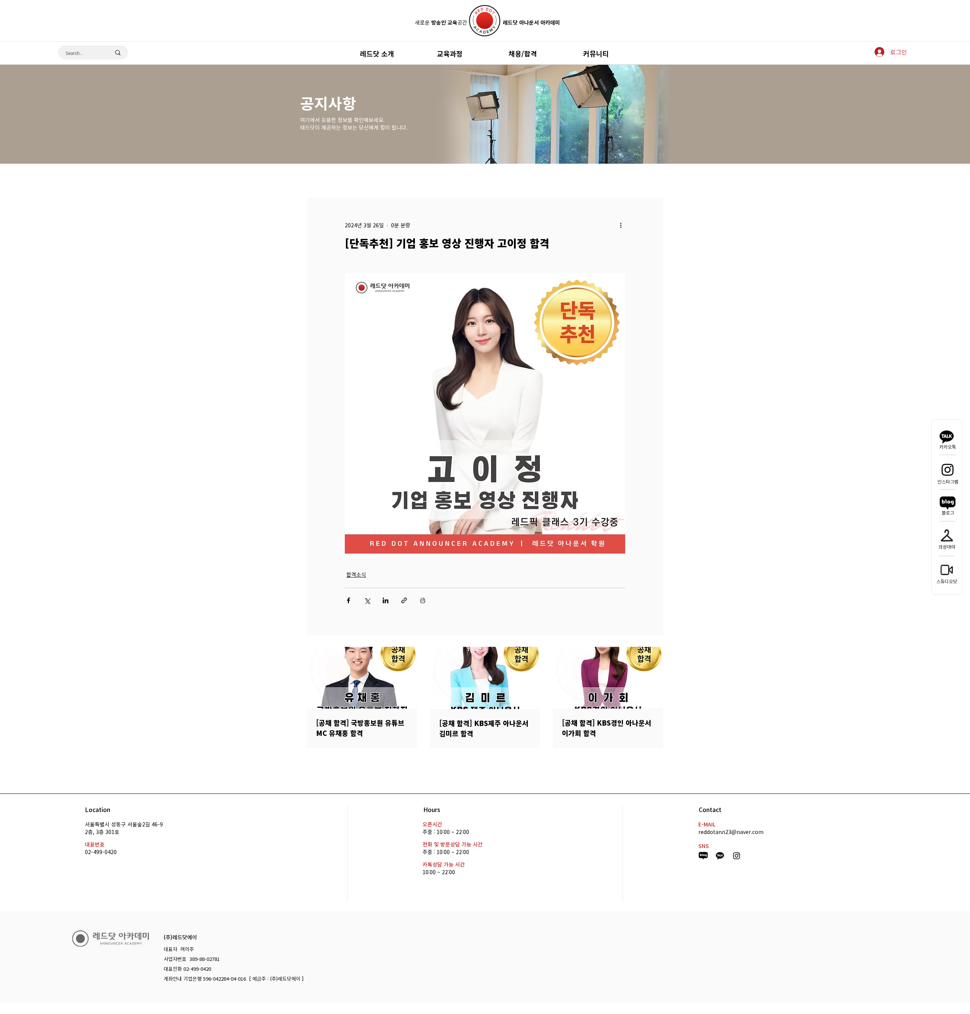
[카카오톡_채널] (719, 855)
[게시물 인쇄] (422, 600)
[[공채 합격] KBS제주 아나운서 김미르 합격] (485, 678)
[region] (485, 53)
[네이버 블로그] (948, 503)
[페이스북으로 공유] (348, 600)
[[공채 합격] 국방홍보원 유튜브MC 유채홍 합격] (362, 678)
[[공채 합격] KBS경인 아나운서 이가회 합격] (608, 678)
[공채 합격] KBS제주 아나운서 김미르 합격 (484, 728)
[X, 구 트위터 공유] (367, 600)
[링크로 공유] (404, 600)
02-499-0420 (101, 852)
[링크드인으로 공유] (385, 600)
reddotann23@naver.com (730, 832)
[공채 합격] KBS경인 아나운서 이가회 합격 (606, 728)
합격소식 (356, 574)
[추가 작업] (620, 225)
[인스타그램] (948, 469)
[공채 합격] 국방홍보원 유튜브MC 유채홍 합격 (360, 728)
